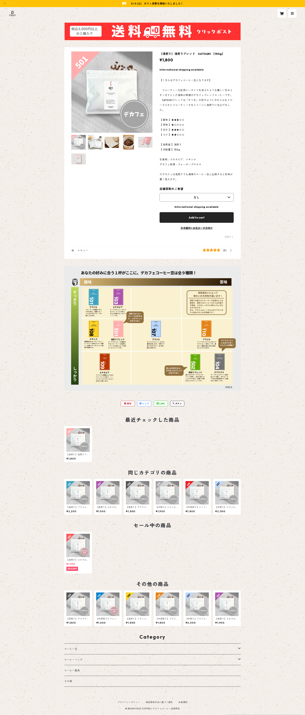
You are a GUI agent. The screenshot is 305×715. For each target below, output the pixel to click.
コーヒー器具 (72, 670)
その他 (68, 681)
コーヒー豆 (70, 648)
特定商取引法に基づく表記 (159, 702)
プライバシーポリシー (129, 702)
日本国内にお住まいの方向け (197, 228)
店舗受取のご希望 (171, 189)
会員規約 (182, 702)
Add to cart (197, 217)
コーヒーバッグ (73, 659)
